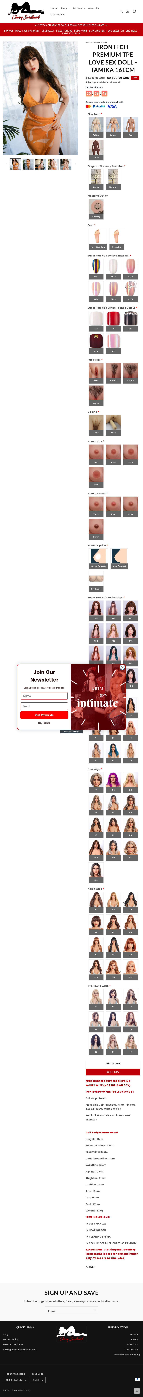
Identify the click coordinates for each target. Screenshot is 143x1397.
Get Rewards (44, 715)
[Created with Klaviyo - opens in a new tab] (71, 731)
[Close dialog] (122, 667)
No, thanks (44, 722)
